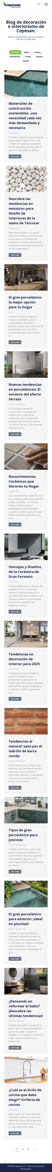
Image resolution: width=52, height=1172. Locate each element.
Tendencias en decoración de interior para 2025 (24, 659)
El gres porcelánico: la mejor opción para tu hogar (25, 302)
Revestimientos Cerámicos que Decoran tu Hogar (24, 481)
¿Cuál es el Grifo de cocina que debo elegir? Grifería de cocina (25, 1097)
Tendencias (14, 56)
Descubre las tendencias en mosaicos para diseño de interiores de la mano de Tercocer (24, 210)
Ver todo (15, 52)
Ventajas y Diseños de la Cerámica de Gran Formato (25, 571)
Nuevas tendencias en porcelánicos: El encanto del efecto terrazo (25, 391)
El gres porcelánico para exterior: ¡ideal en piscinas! (26, 919)
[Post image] (26, 83)
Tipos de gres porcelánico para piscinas (23, 835)
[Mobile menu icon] (46, 4)
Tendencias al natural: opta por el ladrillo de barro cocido (25, 748)
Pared (28, 56)
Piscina (39, 56)
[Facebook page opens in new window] (38, 4)
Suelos (26, 61)
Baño (26, 52)
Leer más (15, 156)
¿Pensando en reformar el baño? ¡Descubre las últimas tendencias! (26, 1008)
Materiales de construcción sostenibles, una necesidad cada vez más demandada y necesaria (25, 115)
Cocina (37, 52)
